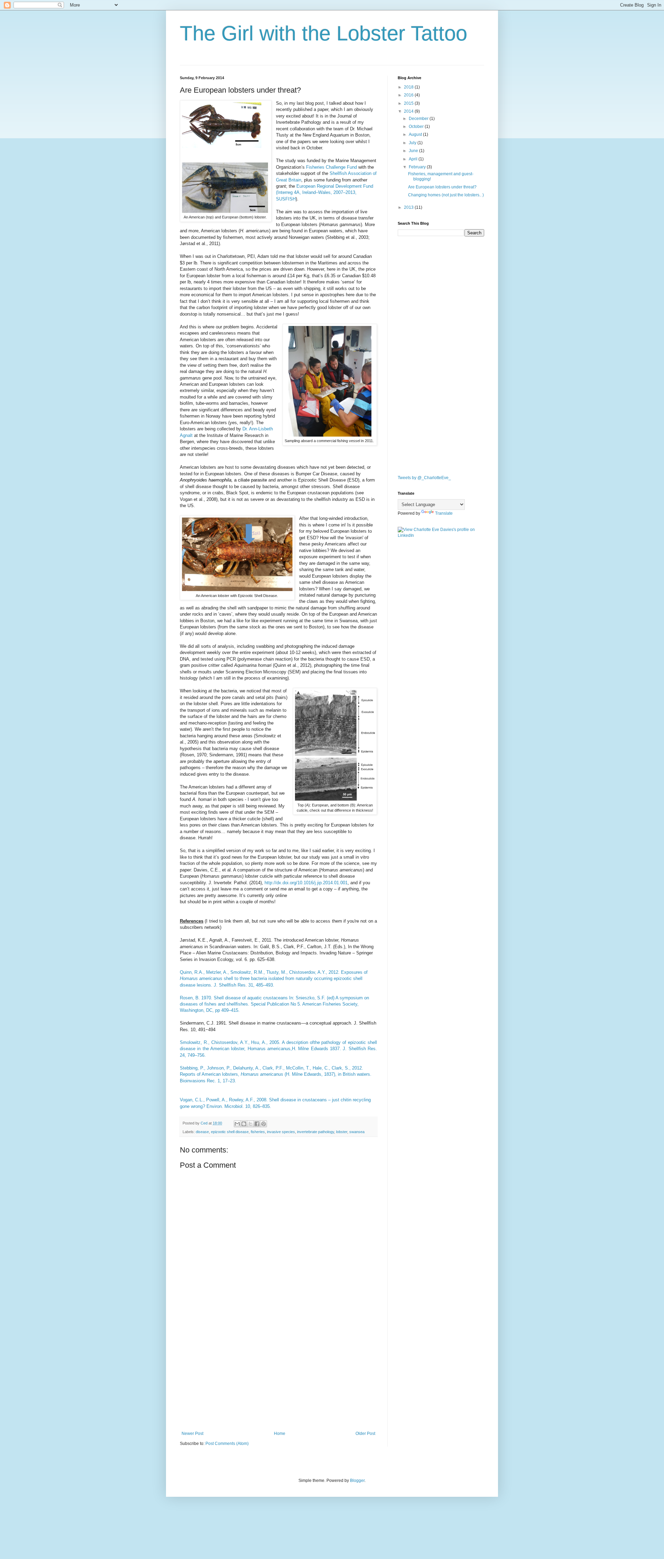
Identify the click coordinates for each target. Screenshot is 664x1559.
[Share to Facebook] (256, 1123)
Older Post (365, 1433)
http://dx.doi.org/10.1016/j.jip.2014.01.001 (306, 882)
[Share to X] (250, 1123)
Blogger (357, 1480)
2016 (409, 95)
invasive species (281, 1132)
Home (279, 1433)
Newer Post (192, 1433)
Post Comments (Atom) (227, 1443)
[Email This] (237, 1123)
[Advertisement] (278, 1374)
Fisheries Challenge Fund (331, 167)
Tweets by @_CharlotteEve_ (424, 477)
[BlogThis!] (243, 1123)
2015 (409, 103)
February (418, 167)
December (419, 118)
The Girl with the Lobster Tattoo (323, 33)
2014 (409, 111)
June (414, 150)
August (416, 134)
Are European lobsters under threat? (442, 187)
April (413, 159)
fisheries (258, 1132)
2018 (409, 87)
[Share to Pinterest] (263, 1123)
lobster (341, 1132)
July (413, 142)
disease (202, 1132)
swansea (357, 1132)
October (417, 126)
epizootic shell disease (230, 1132)
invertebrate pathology (315, 1132)
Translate (444, 513)
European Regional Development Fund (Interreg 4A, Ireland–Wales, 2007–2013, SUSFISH (324, 193)
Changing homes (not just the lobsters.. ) (446, 195)
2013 (409, 207)
